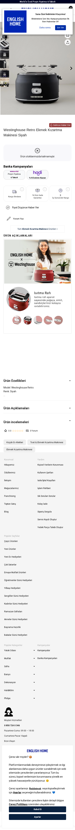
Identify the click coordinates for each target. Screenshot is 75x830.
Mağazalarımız (11, 488)
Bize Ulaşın (9, 741)
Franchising (10, 496)
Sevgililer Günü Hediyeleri (16, 596)
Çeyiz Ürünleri (11, 541)
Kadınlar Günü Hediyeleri (16, 604)
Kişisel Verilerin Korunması (50, 465)
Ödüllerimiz (9, 472)
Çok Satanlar (10, 564)
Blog (6, 512)
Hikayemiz (9, 465)
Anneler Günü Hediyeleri (15, 619)
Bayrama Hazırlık (12, 627)
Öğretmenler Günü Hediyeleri (18, 580)
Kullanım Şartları (45, 472)
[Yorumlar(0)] (37, 422)
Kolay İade (42, 504)
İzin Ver (60, 27)
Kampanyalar (44, 650)
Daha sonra (45, 27)
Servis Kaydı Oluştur (47, 519)
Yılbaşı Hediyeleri (12, 588)
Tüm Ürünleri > (37, 229)
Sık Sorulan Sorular (46, 496)
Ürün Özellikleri (14, 381)
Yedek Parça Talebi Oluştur (50, 527)
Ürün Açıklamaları (16, 408)
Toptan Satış (10, 504)
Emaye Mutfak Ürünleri (15, 572)
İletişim (7, 480)
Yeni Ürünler (10, 549)
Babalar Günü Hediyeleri (15, 635)
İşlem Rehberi (44, 488)
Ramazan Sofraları (13, 611)
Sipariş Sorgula (45, 512)
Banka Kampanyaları (47, 658)
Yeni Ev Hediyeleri (12, 557)
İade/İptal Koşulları (46, 480)
